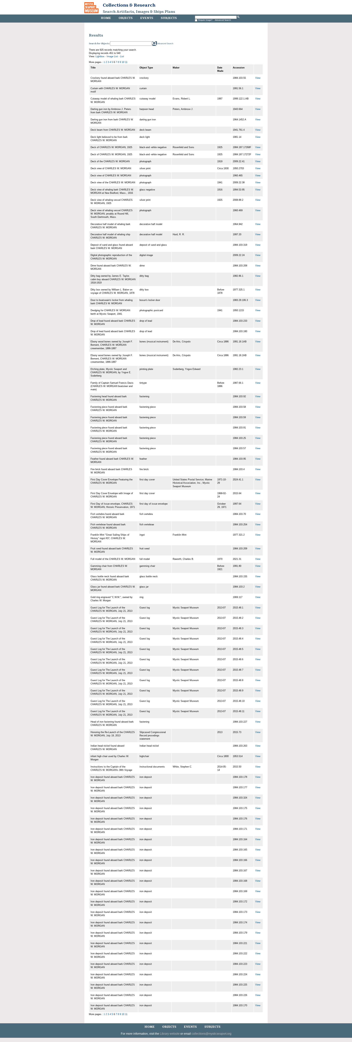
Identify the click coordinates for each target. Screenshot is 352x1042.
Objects (126, 18)
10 (123, 62)
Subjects (169, 18)
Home (106, 18)
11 (126, 62)
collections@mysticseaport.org (211, 1033)
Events (146, 18)
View (257, 78)
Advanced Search (223, 20)
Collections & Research (129, 5)
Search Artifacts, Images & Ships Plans (139, 11)
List (122, 56)
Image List (112, 56)
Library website (170, 1033)
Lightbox (100, 56)
